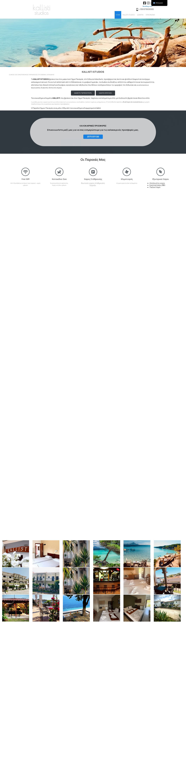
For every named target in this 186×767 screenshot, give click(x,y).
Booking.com (147, 6)
